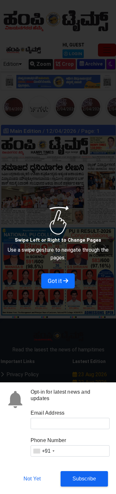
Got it (55, 280)
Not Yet (32, 478)
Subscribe (84, 478)
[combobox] (44, 451)
